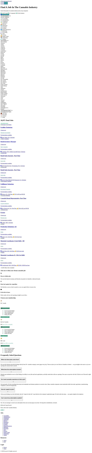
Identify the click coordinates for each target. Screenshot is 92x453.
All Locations (4, 40)
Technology (6, 433)
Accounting (6, 415)
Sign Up (6, 2)
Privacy (5, 447)
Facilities (5, 424)
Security (5, 431)
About (4, 440)
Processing (5, 428)
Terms (4, 448)
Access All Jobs (5, 308)
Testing (5, 435)
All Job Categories (5, 15)
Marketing (5, 427)
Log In (2, 2)
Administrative (6, 417)
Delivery (5, 420)
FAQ (4, 441)
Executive (5, 423)
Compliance (6, 418)
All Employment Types (6, 110)
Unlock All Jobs (5, 14)
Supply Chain (6, 432)
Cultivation (5, 419)
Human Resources (7, 426)
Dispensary (6, 422)
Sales (4, 429)
